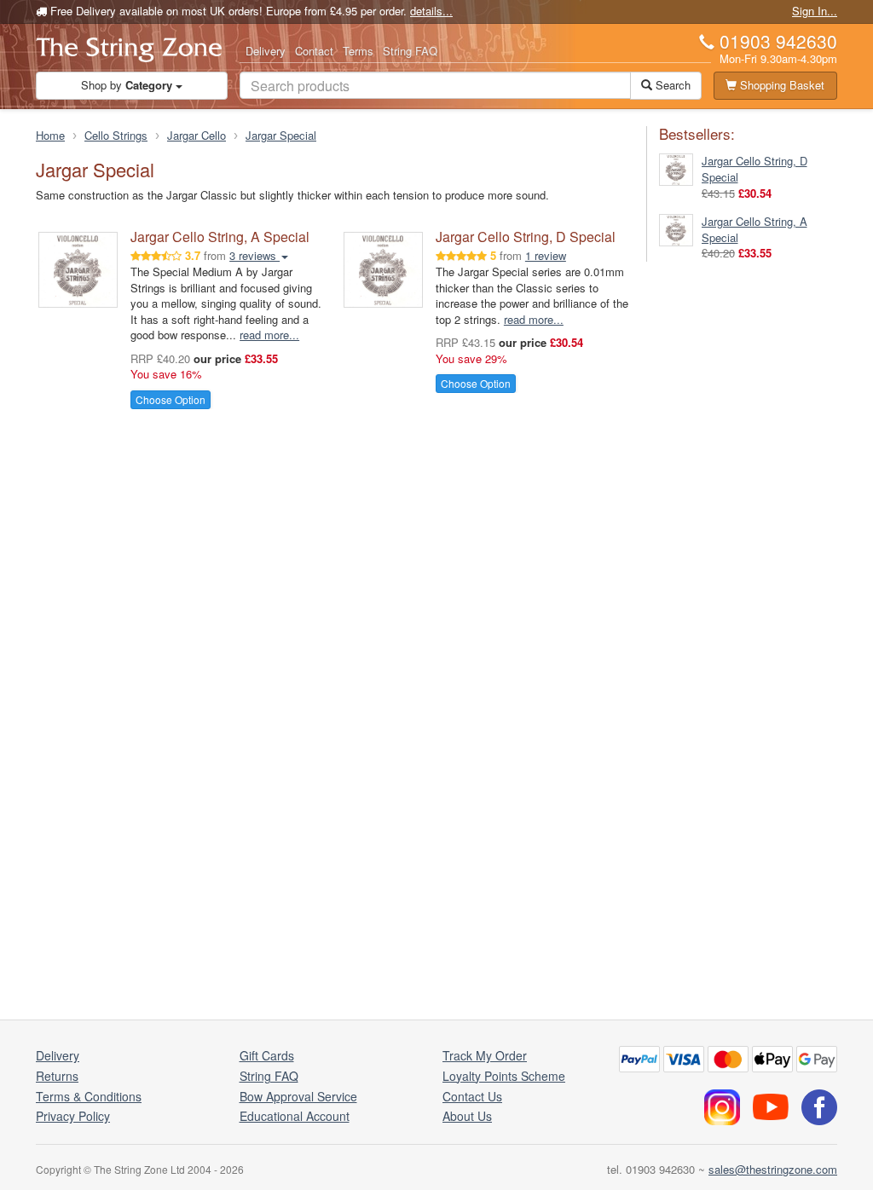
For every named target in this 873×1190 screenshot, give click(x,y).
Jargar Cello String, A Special (219, 236)
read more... (269, 334)
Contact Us (472, 1096)
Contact (314, 51)
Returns (57, 1075)
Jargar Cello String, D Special (526, 236)
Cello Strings (115, 135)
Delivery (266, 51)
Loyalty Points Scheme (503, 1075)
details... (431, 11)
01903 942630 (778, 41)
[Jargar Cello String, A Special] (676, 228)
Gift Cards (267, 1055)
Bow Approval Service (298, 1096)
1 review (545, 255)
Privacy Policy (73, 1115)
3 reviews (254, 255)
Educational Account (295, 1115)
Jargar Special (281, 135)
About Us (467, 1115)
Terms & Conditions (89, 1096)
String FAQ (410, 51)
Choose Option (170, 399)
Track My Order (484, 1055)
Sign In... (814, 11)
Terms (358, 51)
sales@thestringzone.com (772, 1169)
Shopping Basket (780, 85)
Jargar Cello (196, 135)
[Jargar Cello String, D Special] (676, 168)
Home (50, 135)
